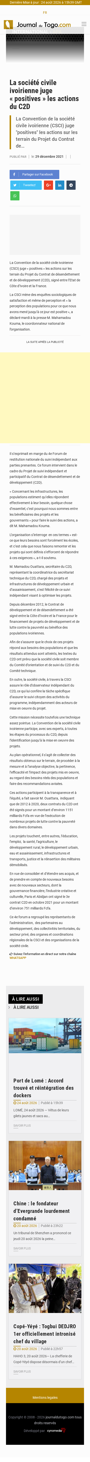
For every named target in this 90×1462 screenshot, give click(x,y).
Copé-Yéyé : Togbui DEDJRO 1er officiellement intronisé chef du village (44, 1333)
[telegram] (71, 185)
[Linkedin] (59, 185)
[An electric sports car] (45, 1042)
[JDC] (37, 24)
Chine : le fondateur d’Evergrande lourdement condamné (41, 1211)
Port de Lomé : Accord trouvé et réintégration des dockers (43, 1088)
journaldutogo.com (60, 1417)
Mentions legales (45, 1397)
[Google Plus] (48, 185)
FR (45, 13)
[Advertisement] (45, 397)
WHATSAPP (18, 958)
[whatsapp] (14, 195)
